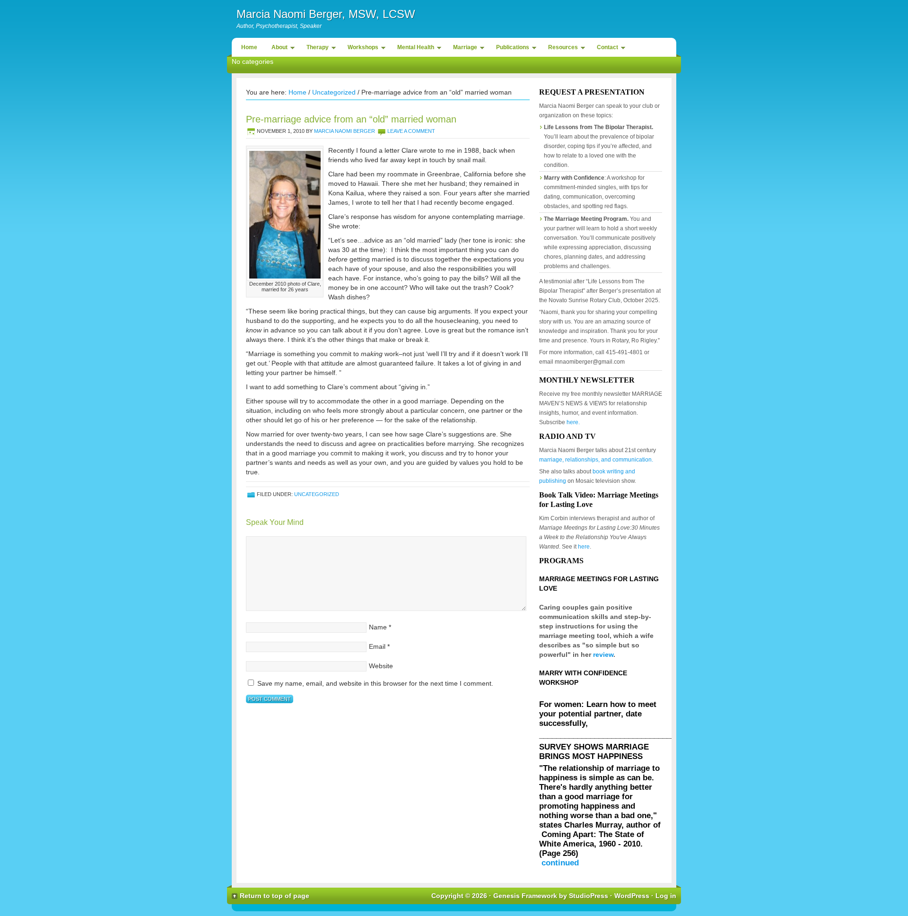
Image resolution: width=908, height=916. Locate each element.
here (584, 546)
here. (573, 422)
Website (381, 666)
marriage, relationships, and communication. (596, 459)
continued (560, 862)
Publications (510, 49)
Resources (560, 49)
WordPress (631, 895)
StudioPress (588, 895)
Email (377, 646)
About (277, 49)
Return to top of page (274, 895)
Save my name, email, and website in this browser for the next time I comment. (375, 683)
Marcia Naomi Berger (344, 131)
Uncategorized (334, 92)
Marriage (462, 49)
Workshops (360, 49)
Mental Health (413, 49)
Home (249, 47)
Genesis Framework (525, 895)
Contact (605, 49)
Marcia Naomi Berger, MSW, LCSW (325, 14)
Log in (665, 895)
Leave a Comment (411, 131)
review (603, 654)
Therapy (315, 49)
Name (378, 627)
